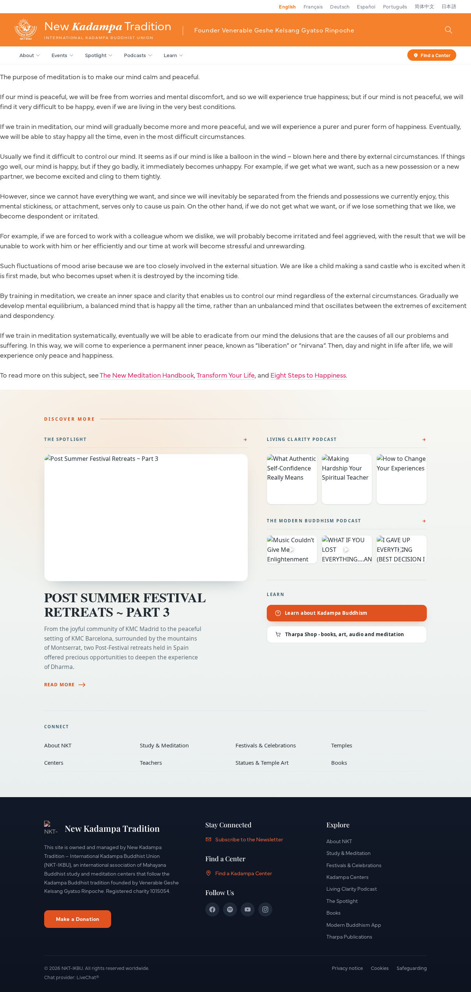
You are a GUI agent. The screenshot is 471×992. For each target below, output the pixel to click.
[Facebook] (212, 909)
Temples (374, 745)
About (27, 55)
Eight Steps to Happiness (308, 374)
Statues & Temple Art (278, 762)
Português (395, 6)
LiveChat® (88, 977)
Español (366, 6)
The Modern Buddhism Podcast (314, 520)
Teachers (182, 762)
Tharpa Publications (349, 936)
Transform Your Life (225, 374)
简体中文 (424, 6)
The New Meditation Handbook (147, 374)
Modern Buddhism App (353, 924)
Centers (87, 762)
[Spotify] (230, 909)
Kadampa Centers (347, 876)
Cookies (380, 967)
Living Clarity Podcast (302, 439)
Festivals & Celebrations (278, 745)
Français (313, 6)
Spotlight (95, 55)
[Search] (448, 29)
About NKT (87, 745)
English (287, 6)
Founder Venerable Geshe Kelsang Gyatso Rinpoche (274, 29)
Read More (59, 684)
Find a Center (435, 54)
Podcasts (135, 55)
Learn (170, 55)
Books (374, 762)
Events (59, 55)
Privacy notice (347, 967)
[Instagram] (265, 909)
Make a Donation (77, 918)
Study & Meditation (182, 745)
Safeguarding (412, 967)
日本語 (449, 6)
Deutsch (340, 6)
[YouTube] (248, 909)
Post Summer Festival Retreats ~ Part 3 (125, 604)
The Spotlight (65, 439)
